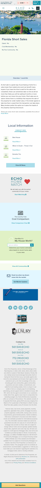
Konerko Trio (16, 154)
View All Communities (20, 266)
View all (36, 2)
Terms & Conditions (30, 462)
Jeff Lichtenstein (20, 458)
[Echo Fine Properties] (20, 11)
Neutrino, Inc (25, 456)
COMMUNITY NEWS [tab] (20, 130)
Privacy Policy (18, 462)
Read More (4, 113)
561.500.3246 (32, 8)
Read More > (16, 141)
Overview (16, 78)
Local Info (24, 78)
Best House (16, 137)
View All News (20, 165)
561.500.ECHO (20, 346)
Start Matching (20, 194)
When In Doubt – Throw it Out (22, 146)
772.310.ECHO (20, 358)
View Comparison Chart (20, 223)
